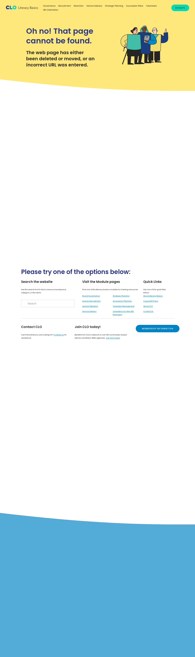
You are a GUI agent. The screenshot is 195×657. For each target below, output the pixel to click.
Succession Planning (122, 301)
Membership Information (157, 328)
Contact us (59, 335)
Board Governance (91, 296)
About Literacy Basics (153, 296)
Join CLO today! (113, 338)
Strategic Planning (121, 296)
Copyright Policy (150, 301)
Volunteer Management (123, 306)
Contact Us (148, 311)
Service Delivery (89, 311)
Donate (180, 7)
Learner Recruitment (91, 301)
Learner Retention (90, 306)
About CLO (148, 306)
